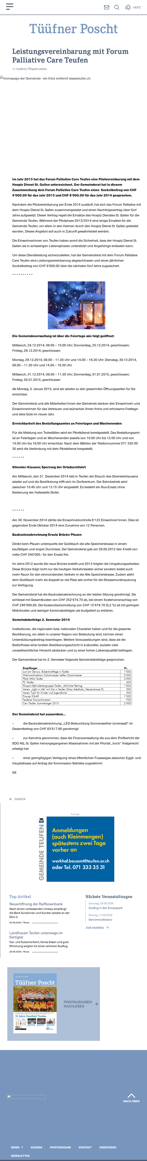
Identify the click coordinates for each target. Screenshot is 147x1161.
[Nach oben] (131, 1095)
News (15, 1147)
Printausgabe (60, 1147)
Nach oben (131, 1101)
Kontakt (85, 1147)
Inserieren (107, 1147)
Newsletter (20, 1156)
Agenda (36, 1147)
